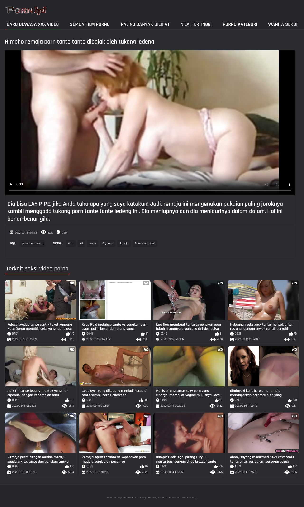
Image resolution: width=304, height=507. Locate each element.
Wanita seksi (282, 24)
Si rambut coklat (145, 243)
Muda (93, 243)
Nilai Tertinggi (196, 24)
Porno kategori (240, 24)
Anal (70, 243)
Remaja (123, 243)
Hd (81, 243)
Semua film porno (90, 24)
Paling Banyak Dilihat (145, 24)
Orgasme (107, 243)
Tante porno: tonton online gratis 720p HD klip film (142, 497)
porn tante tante (32, 243)
